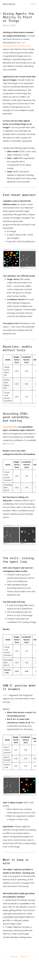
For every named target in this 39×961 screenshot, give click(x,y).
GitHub (14, 956)
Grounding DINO (10, 427)
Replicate (10, 443)
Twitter (24, 956)
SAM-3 (6, 695)
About (33, 4)
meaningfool (9, 4)
